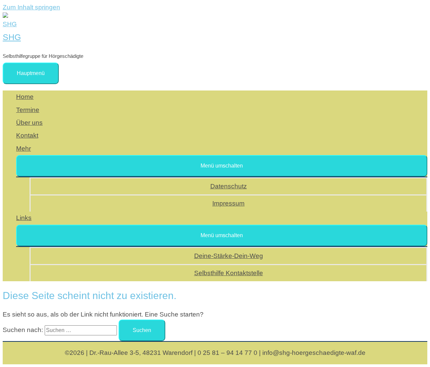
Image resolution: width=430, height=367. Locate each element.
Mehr (23, 148)
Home (25, 96)
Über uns (29, 122)
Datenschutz (228, 186)
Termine (27, 109)
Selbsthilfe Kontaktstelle (228, 273)
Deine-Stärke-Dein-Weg (228, 255)
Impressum (228, 203)
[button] (221, 166)
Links (24, 217)
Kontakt (27, 135)
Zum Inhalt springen (31, 7)
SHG (12, 37)
